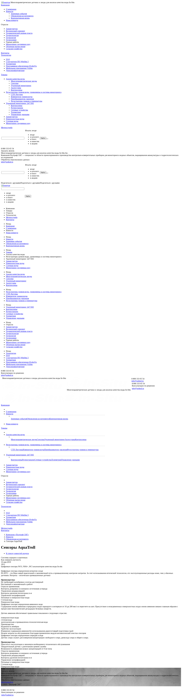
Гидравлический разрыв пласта (19, 33)
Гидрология (11, 38)
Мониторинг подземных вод (18, 44)
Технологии (6, 55)
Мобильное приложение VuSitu (19, 68)
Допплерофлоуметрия (15, 70)
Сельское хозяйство (14, 49)
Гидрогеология (12, 35)
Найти (43, 138)
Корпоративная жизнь (20, 18)
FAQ (8, 59)
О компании (11, 9)
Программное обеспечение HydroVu (21, 66)
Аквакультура (12, 29)
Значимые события (19, 14)
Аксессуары (16, 88)
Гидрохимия (11, 40)
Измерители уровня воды (21, 97)
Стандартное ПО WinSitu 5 (17, 62)
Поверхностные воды (15, 119)
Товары (4, 75)
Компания (5, 5)
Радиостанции (17, 108)
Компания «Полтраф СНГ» (17, 535)
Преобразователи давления (22, 99)
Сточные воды (12, 121)
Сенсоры (14, 83)
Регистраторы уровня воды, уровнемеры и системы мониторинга (33, 92)
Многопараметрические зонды (24, 81)
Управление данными (20, 114)
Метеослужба (6, 128)
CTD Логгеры (17, 94)
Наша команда (12, 20)
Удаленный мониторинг (21, 86)
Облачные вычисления (15, 46)
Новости (9, 11)
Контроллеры (16, 90)
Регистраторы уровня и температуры (26, 101)
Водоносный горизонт (15, 31)
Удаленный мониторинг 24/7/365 (20, 103)
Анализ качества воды (15, 79)
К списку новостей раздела (17, 553)
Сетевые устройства (19, 110)
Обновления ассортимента (22, 16)
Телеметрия (11, 64)
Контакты (5, 53)
